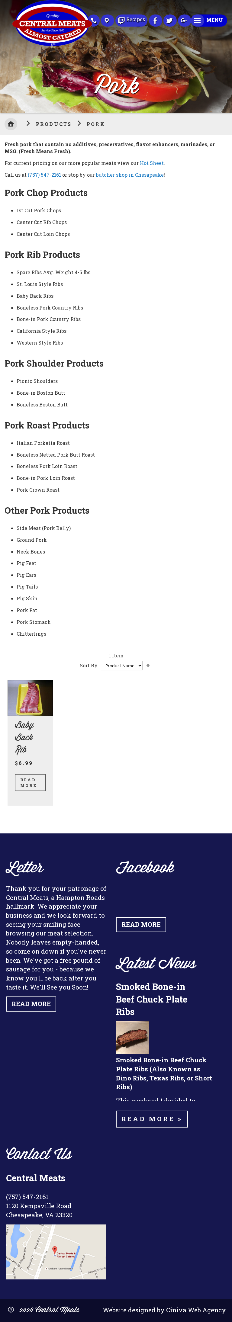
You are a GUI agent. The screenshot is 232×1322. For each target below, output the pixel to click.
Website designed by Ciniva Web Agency (164, 1310)
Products (55, 124)
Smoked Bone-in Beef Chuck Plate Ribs (151, 998)
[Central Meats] (52, 44)
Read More (28, 782)
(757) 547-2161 (44, 175)
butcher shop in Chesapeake (130, 175)
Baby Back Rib (24, 738)
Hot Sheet (152, 163)
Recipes (135, 19)
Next (227, 55)
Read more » (151, 1119)
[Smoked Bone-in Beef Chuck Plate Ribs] (132, 1052)
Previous (4, 55)
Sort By (89, 665)
